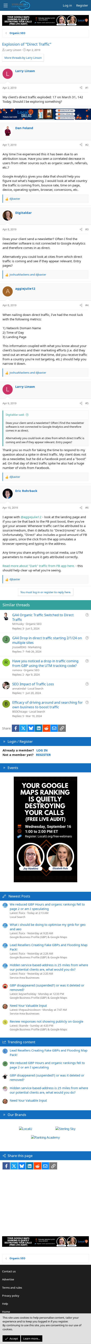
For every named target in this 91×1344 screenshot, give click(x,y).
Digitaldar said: (15, 415)
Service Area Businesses (24, 977)
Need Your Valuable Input (28, 1005)
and (28, 274)
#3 (86, 229)
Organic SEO (33, 624)
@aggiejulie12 (31, 517)
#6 (86, 507)
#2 (86, 145)
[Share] (81, 87)
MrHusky (18, 624)
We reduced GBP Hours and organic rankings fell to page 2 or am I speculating (47, 906)
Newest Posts (19, 896)
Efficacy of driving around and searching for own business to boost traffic (47, 704)
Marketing (34, 647)
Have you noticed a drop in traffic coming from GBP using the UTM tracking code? (45, 663)
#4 (86, 305)
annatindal (19, 688)
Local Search (35, 688)
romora (17, 670)
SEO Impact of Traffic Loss (33, 684)
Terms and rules (12, 1287)
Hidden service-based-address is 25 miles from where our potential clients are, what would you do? (49, 967)
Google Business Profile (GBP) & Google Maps (38, 937)
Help (5, 1304)
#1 (86, 88)
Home (6, 1312)
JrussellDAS (19, 647)
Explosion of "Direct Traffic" (26, 44)
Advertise (8, 1279)
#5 (86, 403)
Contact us (9, 1271)
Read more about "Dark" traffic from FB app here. (39, 566)
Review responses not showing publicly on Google (46, 1021)
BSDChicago (20, 711)
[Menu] (5, 5)
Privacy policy (10, 1296)
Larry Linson (13, 50)
